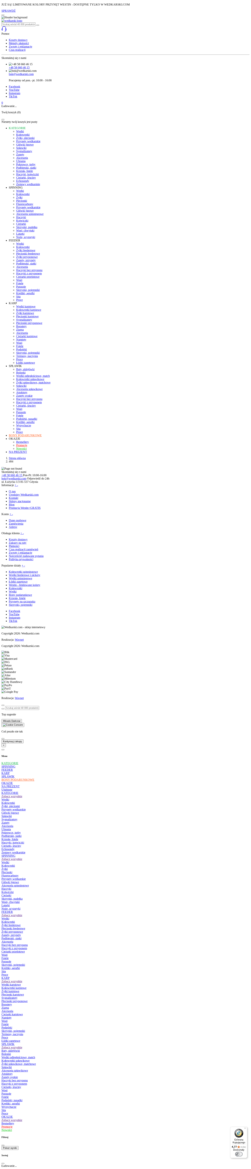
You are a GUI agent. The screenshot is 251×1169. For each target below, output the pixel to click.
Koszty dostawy (18, 39)
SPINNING (8, 766)
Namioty (6, 1017)
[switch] (239, 1154)
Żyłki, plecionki (10, 806)
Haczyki (6, 888)
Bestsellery (7, 1123)
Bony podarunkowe (20, 594)
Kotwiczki (7, 892)
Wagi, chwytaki (10, 902)
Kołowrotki (15, 588)
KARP (5, 773)
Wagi (4, 954)
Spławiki (6, 816)
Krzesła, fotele (17, 598)
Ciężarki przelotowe (13, 951)
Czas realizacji (17, 49)
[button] (125, 29)
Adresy (13, 527)
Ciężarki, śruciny (11, 845)
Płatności (14, 546)
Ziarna (5, 1007)
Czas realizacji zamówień (23, 549)
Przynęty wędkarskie (13, 809)
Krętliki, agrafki (10, 968)
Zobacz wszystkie (11, 796)
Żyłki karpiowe (10, 991)
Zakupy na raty (17, 542)
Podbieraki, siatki (11, 835)
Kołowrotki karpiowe (13, 987)
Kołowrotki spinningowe (23, 571)
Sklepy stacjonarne (20, 501)
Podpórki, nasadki (11, 1100)
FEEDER (7, 769)
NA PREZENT (10, 786)
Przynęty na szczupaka (22, 601)
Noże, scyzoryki (10, 908)
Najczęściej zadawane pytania (26, 556)
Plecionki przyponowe (14, 1001)
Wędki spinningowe (20, 578)
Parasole (6, 961)
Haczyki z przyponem (14, 948)
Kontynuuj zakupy (12, 741)
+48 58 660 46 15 (19, 67)
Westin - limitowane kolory (24, 585)
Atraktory (7, 1073)
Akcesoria (7, 826)
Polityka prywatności (21, 559)
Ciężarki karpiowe (12, 1014)
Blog (12, 504)
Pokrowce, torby (11, 832)
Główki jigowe (10, 812)
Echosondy (8, 849)
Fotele (5, 958)
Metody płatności (19, 43)
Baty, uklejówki (10, 1050)
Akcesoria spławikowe (14, 1070)
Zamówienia (16, 523)
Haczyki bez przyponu (14, 945)
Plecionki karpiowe (12, 994)
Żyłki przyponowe (12, 931)
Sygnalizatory (9, 819)
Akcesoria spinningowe (15, 885)
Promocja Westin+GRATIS (25, 507)
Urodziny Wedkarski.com (24, 494)
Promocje (6, 1126)
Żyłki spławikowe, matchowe (18, 1063)
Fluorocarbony (10, 875)
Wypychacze (8, 1106)
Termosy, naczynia (12, 1034)
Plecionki (6, 872)
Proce (4, 974)
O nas (12, 491)
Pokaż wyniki (10, 1148)
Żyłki (4, 869)
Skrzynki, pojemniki (20, 604)
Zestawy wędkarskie (13, 852)
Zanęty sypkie (9, 1077)
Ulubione (6, 789)
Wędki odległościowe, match (18, 1057)
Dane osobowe (17, 520)
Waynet (19, 639)
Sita (3, 971)
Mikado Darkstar (11, 721)
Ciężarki (6, 895)
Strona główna (17, 458)
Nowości (6, 1130)
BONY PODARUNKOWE (17, 779)
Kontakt (13, 498)
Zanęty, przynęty (11, 935)
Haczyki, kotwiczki (12, 842)
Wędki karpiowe (11, 984)
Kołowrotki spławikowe (15, 1060)
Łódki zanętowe (18, 581)
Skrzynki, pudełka (12, 898)
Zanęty (5, 822)
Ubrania (6, 829)
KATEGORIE (9, 763)
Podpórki (6, 1027)
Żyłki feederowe (11, 925)
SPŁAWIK (8, 776)
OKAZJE (7, 783)
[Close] (2, 119)
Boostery (6, 1004)
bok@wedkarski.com (21, 74)
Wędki (13, 591)
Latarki (5, 905)
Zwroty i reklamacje (20, 46)
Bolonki (6, 1054)
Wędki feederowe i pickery (24, 575)
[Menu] (245, 1129)
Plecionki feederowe (13, 928)
